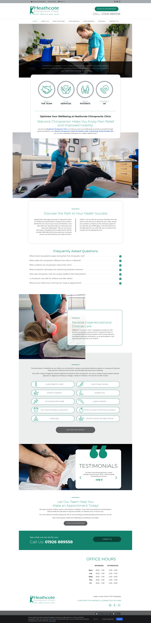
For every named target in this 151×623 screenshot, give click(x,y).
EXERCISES (54, 419)
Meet (46, 102)
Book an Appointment (106, 9)
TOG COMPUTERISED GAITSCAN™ (54, 410)
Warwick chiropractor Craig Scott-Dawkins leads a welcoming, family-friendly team (84, 131)
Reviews (101, 21)
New (85, 102)
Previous (80, 477)
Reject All (95, 619)
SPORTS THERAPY (54, 393)
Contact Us (113, 21)
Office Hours (52, 1)
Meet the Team (59, 21)
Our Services (74, 21)
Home (35, 21)
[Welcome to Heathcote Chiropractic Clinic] (44, 14)
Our (66, 102)
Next (116, 477)
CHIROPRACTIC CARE (54, 384)
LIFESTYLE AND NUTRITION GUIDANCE (100, 410)
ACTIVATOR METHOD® (54, 401)
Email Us (62, 1)
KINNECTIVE (100, 393)
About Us (45, 21)
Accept (119, 619)
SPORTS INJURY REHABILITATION (99, 419)
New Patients (88, 21)
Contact (104, 102)
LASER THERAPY (100, 401)
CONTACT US (107, 539)
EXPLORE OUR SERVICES (75, 430)
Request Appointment (38, 1)
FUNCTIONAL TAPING (99, 384)
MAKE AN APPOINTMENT (75, 523)
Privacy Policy (52, 621)
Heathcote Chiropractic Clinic (56, 129)
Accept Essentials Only (108, 619)
